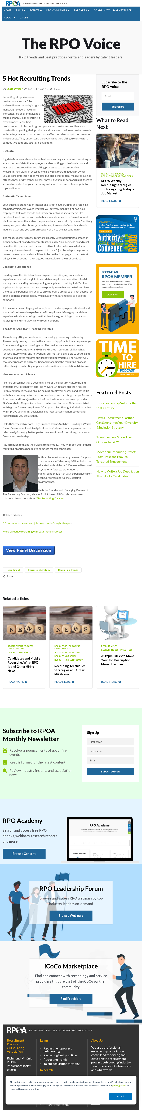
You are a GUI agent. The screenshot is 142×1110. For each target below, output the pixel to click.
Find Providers (71, 999)
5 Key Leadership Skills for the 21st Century (116, 405)
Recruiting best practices (60, 1055)
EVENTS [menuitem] (34, 10)
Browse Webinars (71, 915)
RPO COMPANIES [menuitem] (56, 10)
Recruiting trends (55, 1059)
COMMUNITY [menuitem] (102, 10)
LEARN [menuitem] (19, 10)
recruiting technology (68, 660)
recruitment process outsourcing (20, 647)
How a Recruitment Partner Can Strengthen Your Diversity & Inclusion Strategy (117, 422)
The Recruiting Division (50, 498)
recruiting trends (68, 570)
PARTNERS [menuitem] (80, 10)
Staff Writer (15, 88)
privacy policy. (118, 1085)
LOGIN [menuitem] (24, 17)
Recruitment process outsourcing (57, 1049)
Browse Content (24, 854)
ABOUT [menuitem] (8, 17)
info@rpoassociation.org (19, 1067)
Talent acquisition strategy (61, 1064)
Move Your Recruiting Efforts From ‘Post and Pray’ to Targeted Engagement (116, 456)
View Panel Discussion (28, 550)
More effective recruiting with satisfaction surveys (33, 531)
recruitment (13, 570)
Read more (109, 200)
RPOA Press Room (56, 1105)
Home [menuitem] (7, 10)
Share (56, 89)
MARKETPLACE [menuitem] (122, 10)
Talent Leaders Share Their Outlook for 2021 (114, 439)
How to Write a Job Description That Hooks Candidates (117, 473)
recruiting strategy (39, 570)
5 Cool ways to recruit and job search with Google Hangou (37, 523)
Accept (120, 1096)
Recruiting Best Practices (116, 650)
